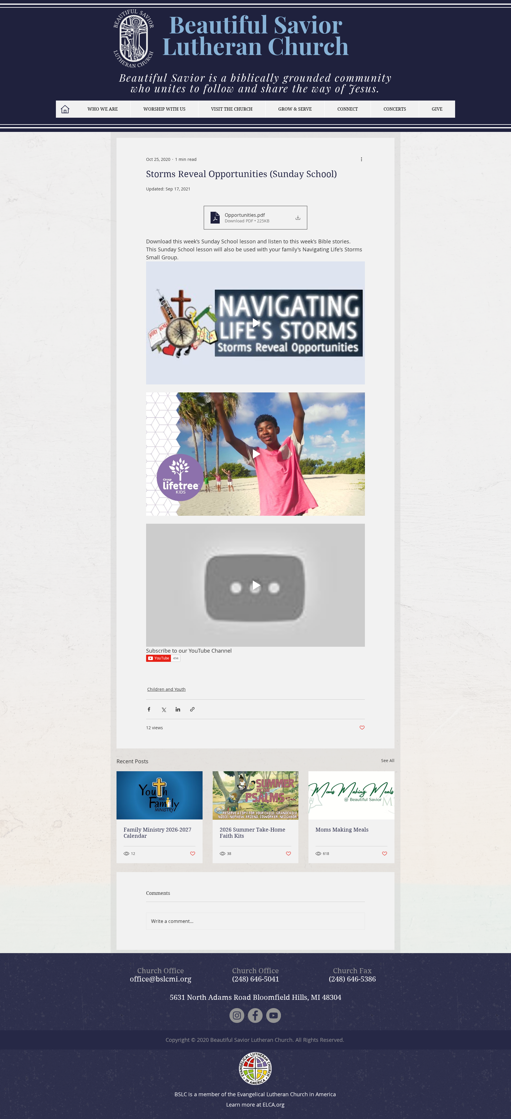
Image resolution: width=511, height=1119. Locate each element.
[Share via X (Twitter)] (163, 709)
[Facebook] (255, 1015)
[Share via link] (192, 709)
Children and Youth (166, 689)
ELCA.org (273, 1104)
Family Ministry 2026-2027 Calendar (157, 833)
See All (387, 760)
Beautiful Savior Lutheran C (252, 34)
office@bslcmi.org (160, 979)
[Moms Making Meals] (351, 795)
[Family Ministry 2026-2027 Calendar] (160, 795)
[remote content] (255, 659)
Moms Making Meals (342, 830)
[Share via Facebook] (149, 709)
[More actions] (361, 159)
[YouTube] (273, 1015)
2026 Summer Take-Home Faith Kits (252, 833)
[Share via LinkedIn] (178, 709)
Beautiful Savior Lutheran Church (251, 1039)
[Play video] (255, 322)
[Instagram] (236, 1015)
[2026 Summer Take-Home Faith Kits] (256, 795)
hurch (316, 45)
